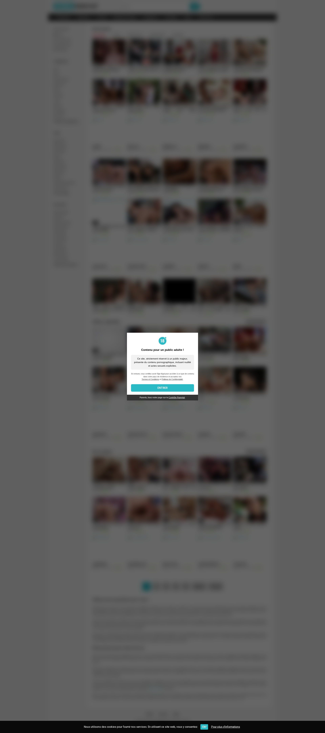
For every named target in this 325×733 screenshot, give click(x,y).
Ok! (204, 726)
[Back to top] (313, 722)
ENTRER (162, 387)
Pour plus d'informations (225, 726)
